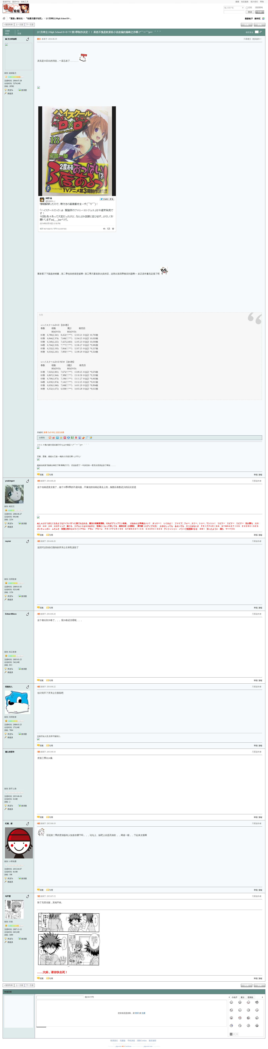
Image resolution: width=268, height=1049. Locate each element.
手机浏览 (131, 1041)
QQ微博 (57, 437)
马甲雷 (8, 896)
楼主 (39, 39)
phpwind (118, 1046)
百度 (79, 437)
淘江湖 (50, 437)
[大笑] (240, 1004)
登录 (250, 12)
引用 (51, 475)
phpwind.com (148, 1046)
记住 (250, 7)
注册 (260, 12)
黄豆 (242, 997)
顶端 (260, 475)
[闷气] (240, 1011)
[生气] (248, 1011)
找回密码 (259, 7)
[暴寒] (231, 1027)
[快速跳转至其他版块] (4, 18)
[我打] (257, 1019)
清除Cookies (142, 1041)
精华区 (258, 18)
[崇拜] (248, 1019)
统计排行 (254, 2)
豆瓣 (72, 437)
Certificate (128, 1046)
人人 (68, 437)
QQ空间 (61, 437)
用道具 (10, 93)
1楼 (38, 481)
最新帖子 (249, 18)
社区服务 (245, 2)
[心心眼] (240, 1019)
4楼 (38, 687)
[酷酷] (257, 1004)
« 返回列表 (8, 24)
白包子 (234, 997)
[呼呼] (248, 1027)
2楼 (38, 541)
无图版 (122, 1041)
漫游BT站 (7, 2)
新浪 (53, 437)
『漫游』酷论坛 (16, 18)
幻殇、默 (9, 823)
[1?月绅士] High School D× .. (58, 18)
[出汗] (240, 1027)
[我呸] (231, 1019)
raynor (8, 541)
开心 (65, 437)
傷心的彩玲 (9, 752)
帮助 (262, 2)
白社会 (87, 437)
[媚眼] (231, 1011)
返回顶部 (152, 1041)
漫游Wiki (15, 2)
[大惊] (231, 1004)
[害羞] (248, 1004)
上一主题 (19, 24)
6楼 (38, 823)
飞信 (91, 437)
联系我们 (114, 1041)
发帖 (259, 24)
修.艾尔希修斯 (11, 39)
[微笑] (257, 1011)
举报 (256, 475)
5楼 (38, 752)
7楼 (38, 896)
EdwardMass (11, 614)
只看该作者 (256, 481)
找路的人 (9, 687)
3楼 (38, 614)
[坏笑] (257, 1027)
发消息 (24, 90)
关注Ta (10, 90)
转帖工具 (24, 2)
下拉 (243, 8)
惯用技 (250, 997)
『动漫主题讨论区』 (34, 18)
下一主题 (30, 24)
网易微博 (76, 437)
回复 (246, 24)
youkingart (10, 481)
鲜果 (83, 437)
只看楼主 (247, 39)
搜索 (237, 2)
